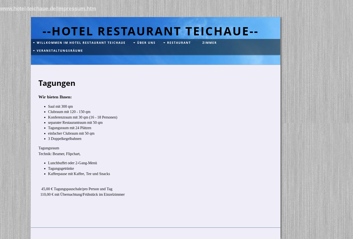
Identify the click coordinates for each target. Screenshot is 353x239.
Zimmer (209, 43)
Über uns (146, 43)
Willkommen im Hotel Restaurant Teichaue (81, 43)
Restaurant (179, 43)
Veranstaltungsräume (60, 51)
